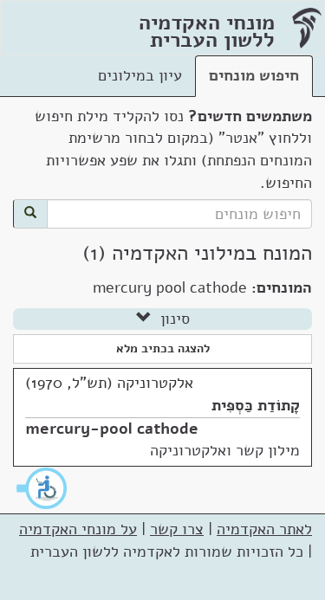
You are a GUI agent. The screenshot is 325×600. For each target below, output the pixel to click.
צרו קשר (177, 529)
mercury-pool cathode (111, 428)
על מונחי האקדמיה (78, 529)
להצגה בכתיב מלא (163, 348)
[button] (42, 488)
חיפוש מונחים (254, 75)
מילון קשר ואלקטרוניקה (225, 450)
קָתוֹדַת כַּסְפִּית (255, 405)
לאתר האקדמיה (264, 529)
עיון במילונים (140, 75)
